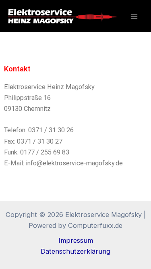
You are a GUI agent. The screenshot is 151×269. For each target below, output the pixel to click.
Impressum (75, 240)
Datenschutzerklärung (75, 251)
